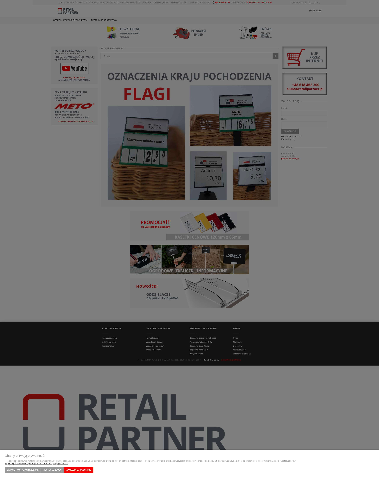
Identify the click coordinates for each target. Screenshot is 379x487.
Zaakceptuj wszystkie (78, 470)
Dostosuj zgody (52, 470)
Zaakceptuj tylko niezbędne (22, 470)
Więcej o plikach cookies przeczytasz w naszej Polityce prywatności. (36, 463)
